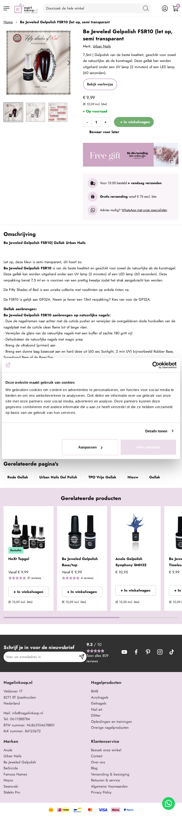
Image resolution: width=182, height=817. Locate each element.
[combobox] (97, 8)
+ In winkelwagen (28, 591)
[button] (43, 603)
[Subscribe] (82, 657)
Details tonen (156, 431)
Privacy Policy (101, 792)
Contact (96, 756)
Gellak (154, 477)
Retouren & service (105, 780)
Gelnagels (98, 703)
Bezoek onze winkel (106, 750)
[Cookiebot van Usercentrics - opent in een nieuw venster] (156, 365)
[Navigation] (6, 8)
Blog (94, 768)
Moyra (8, 780)
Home (8, 22)
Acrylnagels (99, 697)
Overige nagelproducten (110, 727)
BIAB (94, 691)
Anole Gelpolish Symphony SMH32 (130, 562)
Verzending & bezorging (110, 774)
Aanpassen (87, 447)
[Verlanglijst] (154, 8)
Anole (8, 750)
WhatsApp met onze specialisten (144, 210)
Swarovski (11, 786)
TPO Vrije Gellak (102, 477)
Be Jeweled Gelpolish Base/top (80, 562)
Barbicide (11, 768)
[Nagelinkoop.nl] (26, 8)
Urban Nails (102, 46)
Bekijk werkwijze (100, 84)
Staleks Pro (12, 792)
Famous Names (15, 774)
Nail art (96, 709)
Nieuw (132, 477)
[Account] (165, 8)
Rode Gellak (17, 477)
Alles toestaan (148, 447)
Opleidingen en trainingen (111, 721)
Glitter (95, 715)
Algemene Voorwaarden (109, 786)
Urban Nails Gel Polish (58, 477)
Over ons (98, 762)
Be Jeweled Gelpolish (20, 762)
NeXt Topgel (18, 558)
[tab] (45, 682)
